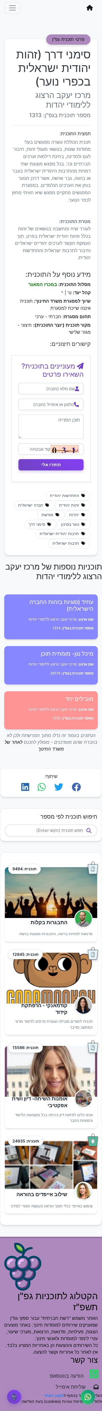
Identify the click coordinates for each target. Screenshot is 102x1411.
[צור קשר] (88, 1397)
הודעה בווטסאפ (67, 1376)
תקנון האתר (54, 1395)
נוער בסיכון (70, 524)
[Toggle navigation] (12, 8)
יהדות (74, 515)
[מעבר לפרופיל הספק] (82, 919)
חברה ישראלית (31, 505)
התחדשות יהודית (65, 495)
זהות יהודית (69, 505)
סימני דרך (37, 524)
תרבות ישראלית (66, 543)
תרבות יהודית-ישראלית (60, 533)
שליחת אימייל (73, 1387)
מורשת (48, 515)
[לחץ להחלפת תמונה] (64, 449)
